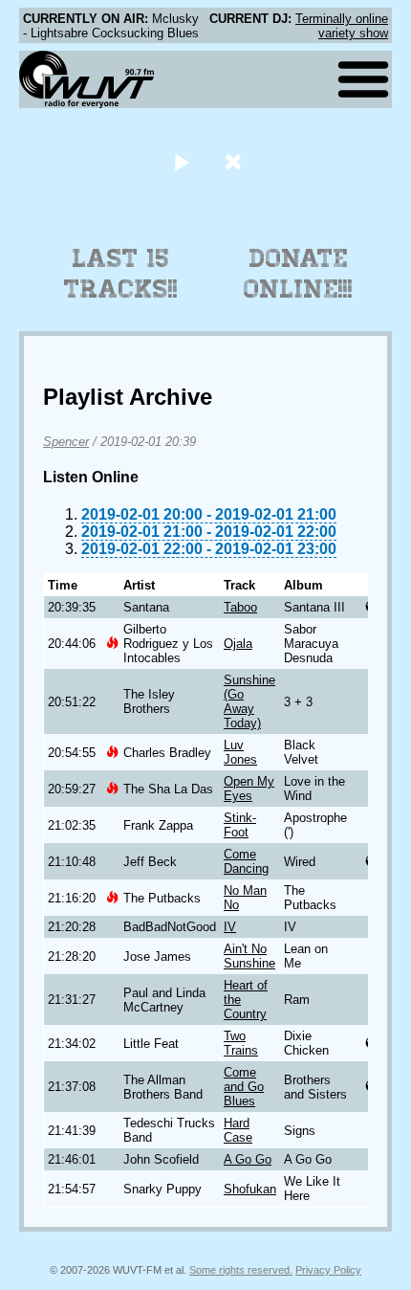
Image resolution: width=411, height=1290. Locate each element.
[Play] (181, 161)
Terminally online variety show (341, 25)
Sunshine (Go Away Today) (249, 701)
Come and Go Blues (244, 1086)
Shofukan (250, 1189)
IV (230, 927)
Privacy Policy (328, 1270)
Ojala (238, 643)
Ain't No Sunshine (249, 956)
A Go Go (247, 1159)
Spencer (66, 441)
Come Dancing (246, 861)
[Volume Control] (235, 161)
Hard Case (238, 1130)
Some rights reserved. (240, 1270)
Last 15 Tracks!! (121, 273)
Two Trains (241, 1043)
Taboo (240, 607)
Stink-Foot (240, 825)
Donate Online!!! (298, 273)
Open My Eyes (249, 788)
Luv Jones (240, 752)
